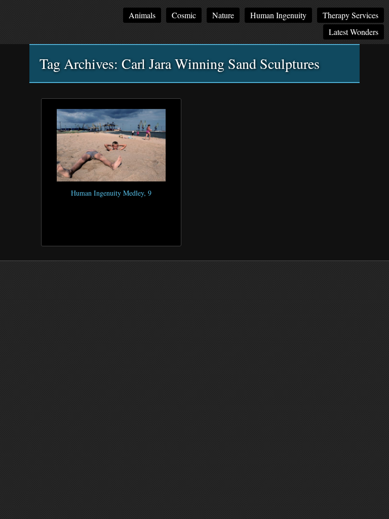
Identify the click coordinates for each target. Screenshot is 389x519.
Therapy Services (350, 15)
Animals (142, 15)
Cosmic (184, 15)
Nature (223, 15)
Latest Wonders (353, 31)
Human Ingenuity (278, 15)
